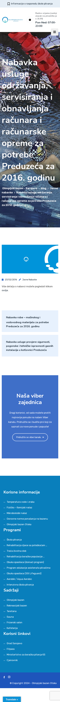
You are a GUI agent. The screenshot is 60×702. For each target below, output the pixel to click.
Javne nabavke (29, 279)
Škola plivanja (14, 539)
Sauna (10, 616)
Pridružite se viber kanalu (28, 437)
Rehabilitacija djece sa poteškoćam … (27, 545)
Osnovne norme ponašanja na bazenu (27, 518)
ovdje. (5, 290)
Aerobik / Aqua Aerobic (19, 579)
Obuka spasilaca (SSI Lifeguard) (24, 573)
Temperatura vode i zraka (20, 502)
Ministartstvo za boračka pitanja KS (26, 654)
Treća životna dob (16, 551)
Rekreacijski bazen (17, 605)
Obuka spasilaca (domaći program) (25, 562)
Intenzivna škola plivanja (20, 584)
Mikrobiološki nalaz (17, 513)
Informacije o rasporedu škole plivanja (32, 3)
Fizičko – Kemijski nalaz (19, 507)
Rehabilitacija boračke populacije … (26, 556)
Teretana (11, 611)
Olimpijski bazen (15, 600)
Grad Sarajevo (14, 643)
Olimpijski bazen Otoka (19, 524)
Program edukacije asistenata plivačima (28, 567)
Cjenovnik (12, 660)
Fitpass (11, 649)
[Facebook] (4, 677)
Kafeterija (12, 628)
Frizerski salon (14, 622)
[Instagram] (9, 677)
